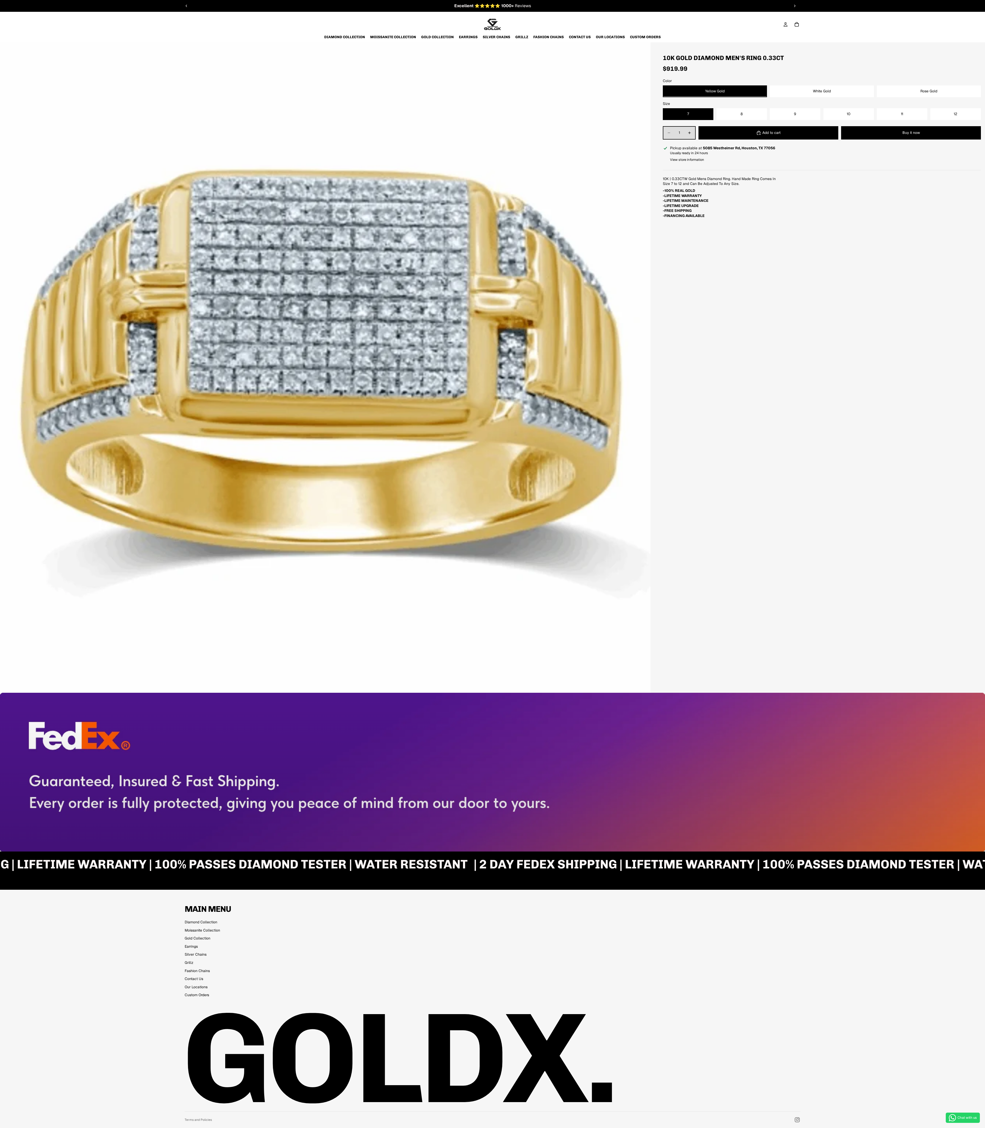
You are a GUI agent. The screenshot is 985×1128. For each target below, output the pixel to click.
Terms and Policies (198, 1120)
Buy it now (911, 132)
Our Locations (196, 987)
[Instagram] (797, 1120)
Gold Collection (197, 938)
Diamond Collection (201, 922)
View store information (687, 159)
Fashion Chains (197, 970)
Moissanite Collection (202, 930)
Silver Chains (195, 954)
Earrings (191, 946)
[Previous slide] (186, 6)
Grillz (189, 962)
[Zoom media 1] (325, 367)
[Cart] (796, 24)
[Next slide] (794, 6)
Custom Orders (197, 995)
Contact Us (194, 978)
